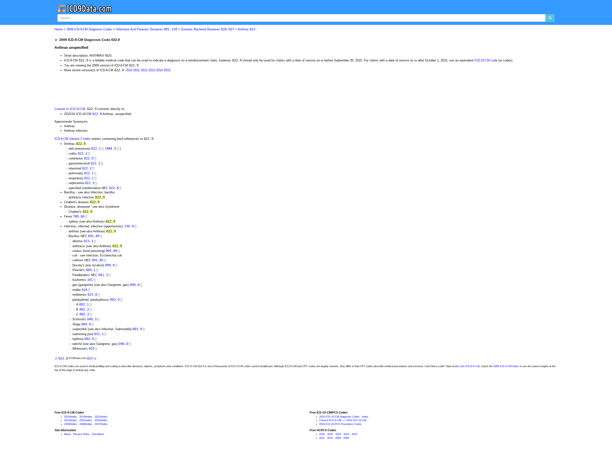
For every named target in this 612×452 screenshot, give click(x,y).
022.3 (89, 183)
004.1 (90, 270)
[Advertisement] (140, 89)
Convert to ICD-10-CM (70, 109)
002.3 (84, 314)
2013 (151, 70)
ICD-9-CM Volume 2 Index (73, 139)
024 (84, 290)
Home (59, 29)
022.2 (82, 153)
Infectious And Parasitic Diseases (146, 29)
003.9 (137, 329)
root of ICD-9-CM (469, 366)
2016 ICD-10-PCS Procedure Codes (340, 424)
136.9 (129, 226)
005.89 (111, 251)
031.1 (99, 334)
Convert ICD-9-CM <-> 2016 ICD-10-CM (342, 420)
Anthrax (247, 29)
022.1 (96, 148)
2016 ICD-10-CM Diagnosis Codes (339, 416)
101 (90, 280)
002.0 (89, 339)
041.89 (93, 236)
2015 (167, 70)
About (67, 434)
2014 (159, 70)
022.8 (114, 188)
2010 (129, 70)
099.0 (110, 265)
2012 (144, 70)
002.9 (115, 299)
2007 (97, 424)
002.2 (84, 309)
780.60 (78, 216)
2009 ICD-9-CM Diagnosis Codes (89, 29)
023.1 (88, 241)
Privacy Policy (81, 434)
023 (90, 358)
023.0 (92, 294)
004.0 (86, 324)
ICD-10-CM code (486, 60)
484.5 (111, 148)
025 (91, 348)
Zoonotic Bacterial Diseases (207, 29)
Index (74, 416)
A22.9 (97, 114)
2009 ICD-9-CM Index (506, 366)
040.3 (92, 319)
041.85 (97, 260)
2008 (82, 424)
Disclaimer (98, 434)
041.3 (103, 275)
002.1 (84, 304)
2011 (136, 70)
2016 (322, 434)
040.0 (134, 285)
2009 (67, 424)
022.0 (88, 158)
